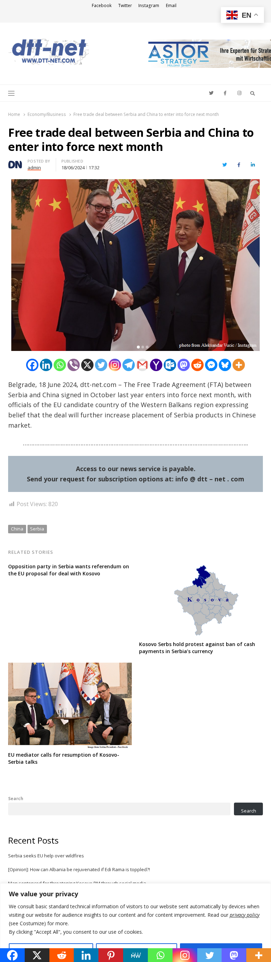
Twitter (125, 5)
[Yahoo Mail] (156, 365)
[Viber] (73, 365)
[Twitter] (101, 365)
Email (171, 5)
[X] (87, 365)
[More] (239, 365)
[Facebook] (32, 365)
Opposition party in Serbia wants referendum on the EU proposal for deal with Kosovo (68, 570)
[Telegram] (128, 365)
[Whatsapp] (60, 365)
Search (15, 798)
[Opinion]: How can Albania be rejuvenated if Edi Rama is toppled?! (79, 869)
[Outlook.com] (170, 365)
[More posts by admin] (15, 162)
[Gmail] (142, 365)
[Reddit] (197, 365)
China (17, 529)
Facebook (102, 5)
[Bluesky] (225, 365)
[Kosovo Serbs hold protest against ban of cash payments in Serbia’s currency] (201, 567)
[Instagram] (115, 365)
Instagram (148, 5)
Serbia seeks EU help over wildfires (46, 855)
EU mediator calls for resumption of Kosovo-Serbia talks (63, 758)
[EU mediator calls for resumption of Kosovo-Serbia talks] (70, 667)
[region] (135, 922)
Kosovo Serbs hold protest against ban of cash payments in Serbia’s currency (197, 648)
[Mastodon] (183, 365)
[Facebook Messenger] (211, 365)
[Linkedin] (46, 365)
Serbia (37, 529)
